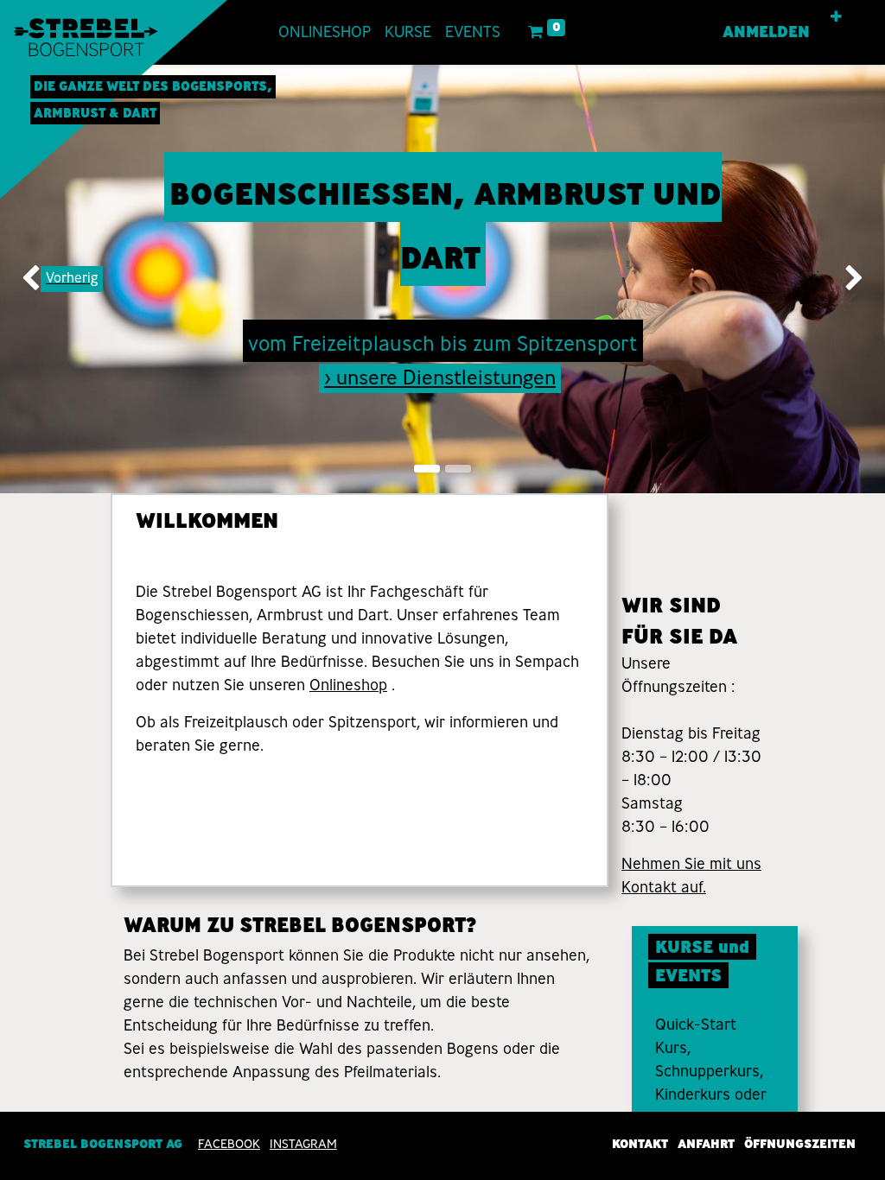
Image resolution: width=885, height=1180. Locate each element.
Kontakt (640, 1143)
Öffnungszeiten (800, 1143)
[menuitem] (324, 32)
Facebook (229, 1143)
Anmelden (766, 31)
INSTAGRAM (303, 1143)
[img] (35, 279)
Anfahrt (706, 1143)
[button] (836, 17)
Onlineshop (348, 685)
